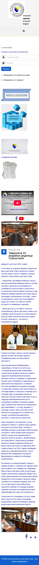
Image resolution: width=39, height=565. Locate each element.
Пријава (6, 69)
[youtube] (21, 220)
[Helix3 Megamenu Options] (24, 31)
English (26, 24)
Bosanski (27, 15)
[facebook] (16, 220)
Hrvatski (26, 21)
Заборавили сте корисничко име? (16, 75)
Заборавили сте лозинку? (13, 80)
